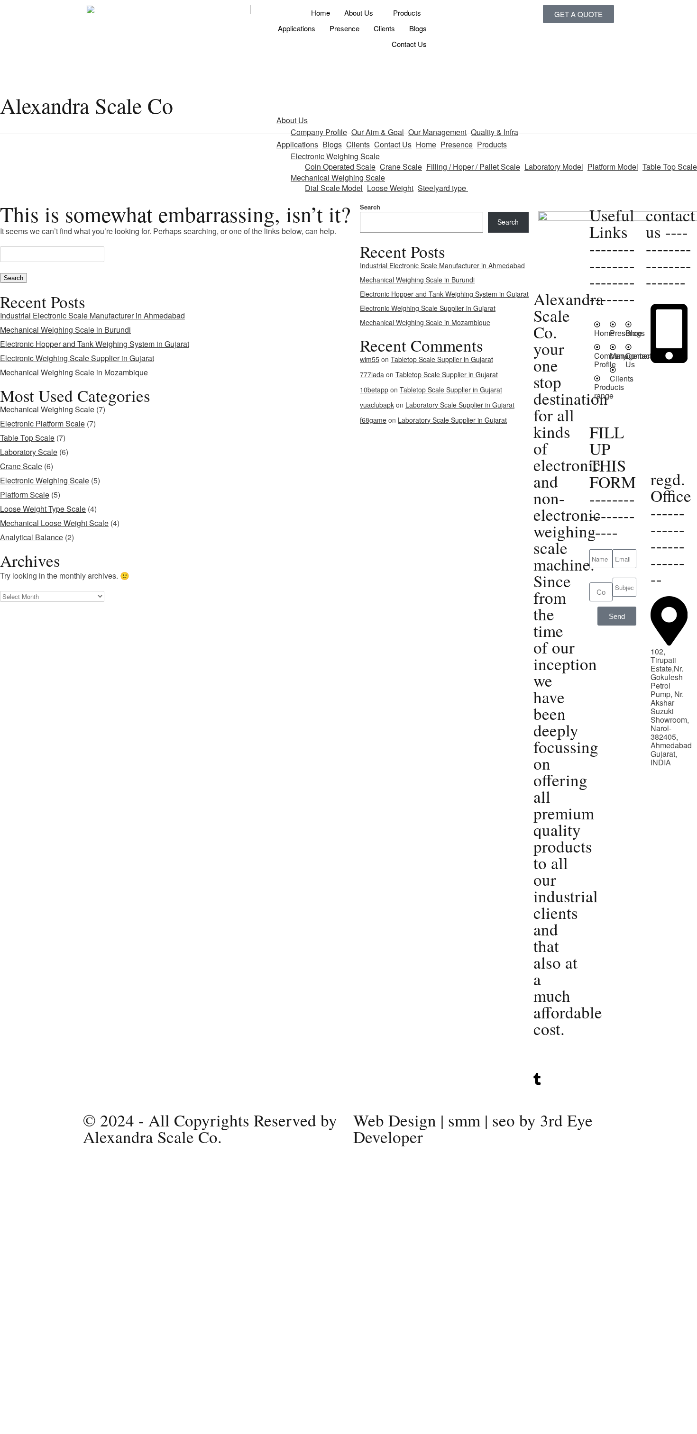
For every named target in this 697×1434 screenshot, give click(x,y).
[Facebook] (556, 1098)
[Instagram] (556, 1089)
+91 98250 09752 (669, 372)
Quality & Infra (494, 132)
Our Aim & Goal (377, 132)
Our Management (437, 132)
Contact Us (409, 44)
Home (320, 13)
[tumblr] (556, 1079)
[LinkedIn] (556, 1068)
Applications (296, 28)
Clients (384, 28)
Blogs (418, 28)
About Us (358, 13)
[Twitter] (556, 1060)
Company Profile (319, 132)
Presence (344, 28)
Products (407, 13)
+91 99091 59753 (669, 389)
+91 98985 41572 (669, 407)
